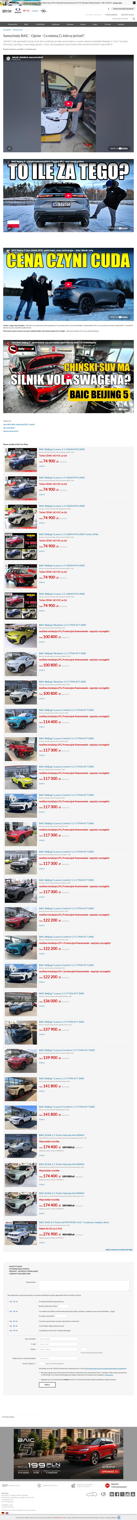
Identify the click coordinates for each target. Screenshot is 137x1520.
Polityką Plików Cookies (60, 1517)
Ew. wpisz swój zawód (46, 1316)
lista (112, 1311)
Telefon (33, 1349)
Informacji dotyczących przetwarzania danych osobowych (106, 1368)
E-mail (33, 1344)
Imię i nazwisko (30, 1339)
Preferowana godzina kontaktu (92, 1353)
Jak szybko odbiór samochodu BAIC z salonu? (19, 424)
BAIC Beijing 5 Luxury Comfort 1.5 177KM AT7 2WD (66, 710)
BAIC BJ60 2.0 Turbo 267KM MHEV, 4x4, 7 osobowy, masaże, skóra (74, 1222)
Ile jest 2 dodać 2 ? (29, 1363)
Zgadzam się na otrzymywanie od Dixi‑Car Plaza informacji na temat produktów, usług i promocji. (78, 1379)
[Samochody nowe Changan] (35, 11)
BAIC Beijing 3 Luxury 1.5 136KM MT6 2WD (62, 449)
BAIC (26, 24)
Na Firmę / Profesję (93, 15)
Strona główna (7, 29)
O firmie (108, 24)
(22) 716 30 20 (9, 1507)
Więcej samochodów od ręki (119, 1250)
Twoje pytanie (31, 1282)
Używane (70, 24)
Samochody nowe (17, 29)
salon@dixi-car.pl (7, 1505)
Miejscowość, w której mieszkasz (24, 1358)
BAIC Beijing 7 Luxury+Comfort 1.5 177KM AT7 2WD (67, 1050)
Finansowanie (111, 15)
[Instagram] (127, 1494)
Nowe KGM (12, 24)
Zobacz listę (117, 3)
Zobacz (42, 466)
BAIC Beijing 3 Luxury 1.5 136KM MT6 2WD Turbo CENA (68, 534)
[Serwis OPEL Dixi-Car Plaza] (43, 11)
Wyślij (47, 1385)
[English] (8, 1513)
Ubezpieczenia (127, 15)
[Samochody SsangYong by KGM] (18, 11)
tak (11, 1301)
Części (94, 24)
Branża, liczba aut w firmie (48, 1306)
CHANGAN (40, 24)
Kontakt (121, 24)
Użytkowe (55, 24)
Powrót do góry (8, 1417)
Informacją (109, 1375)
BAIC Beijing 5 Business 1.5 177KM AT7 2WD (62, 624)
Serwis (82, 24)
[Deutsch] (3, 1513)
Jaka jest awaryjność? (11, 431)
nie (16, 1301)
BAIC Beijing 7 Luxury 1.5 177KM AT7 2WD (61, 993)
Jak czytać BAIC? (9, 428)
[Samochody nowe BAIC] (26, 11)
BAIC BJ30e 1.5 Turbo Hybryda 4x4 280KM (61, 1135)
